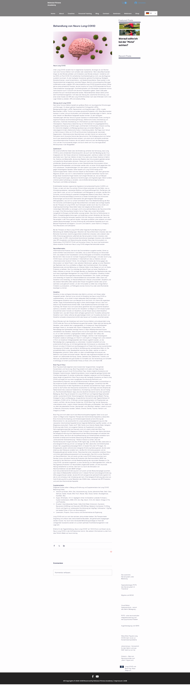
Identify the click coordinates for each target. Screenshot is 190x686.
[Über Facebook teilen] (54, 546)
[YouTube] (97, 676)
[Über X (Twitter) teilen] (59, 546)
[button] (124, 3)
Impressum (118, 681)
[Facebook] (93, 676)
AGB (125, 681)
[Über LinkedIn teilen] (64, 546)
